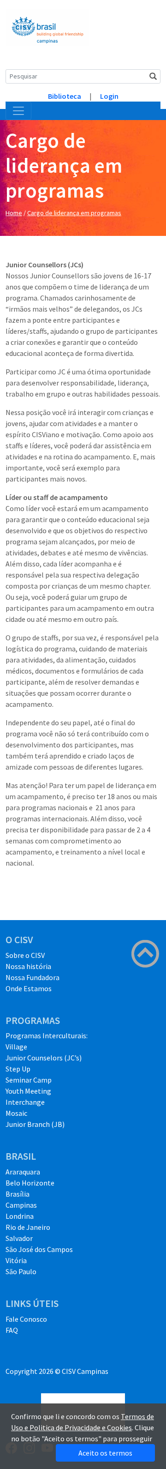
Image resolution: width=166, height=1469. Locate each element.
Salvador (19, 1238)
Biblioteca (64, 96)
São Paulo (21, 1271)
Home (14, 213)
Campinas (21, 1205)
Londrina (20, 1216)
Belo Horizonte (30, 1182)
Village (16, 1046)
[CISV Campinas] (47, 26)
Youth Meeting (28, 1091)
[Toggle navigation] (18, 111)
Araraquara (23, 1171)
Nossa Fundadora (32, 977)
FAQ (12, 1330)
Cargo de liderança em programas (74, 213)
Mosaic (16, 1113)
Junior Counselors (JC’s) (44, 1057)
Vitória (16, 1260)
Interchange (25, 1102)
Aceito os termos (105, 1452)
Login (109, 96)
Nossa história (28, 966)
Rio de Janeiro (28, 1227)
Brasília (18, 1193)
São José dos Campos (39, 1249)
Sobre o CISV (25, 955)
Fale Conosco (26, 1319)
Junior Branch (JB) (35, 1124)
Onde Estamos (29, 988)
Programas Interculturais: (47, 1035)
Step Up (18, 1068)
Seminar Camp (29, 1079)
